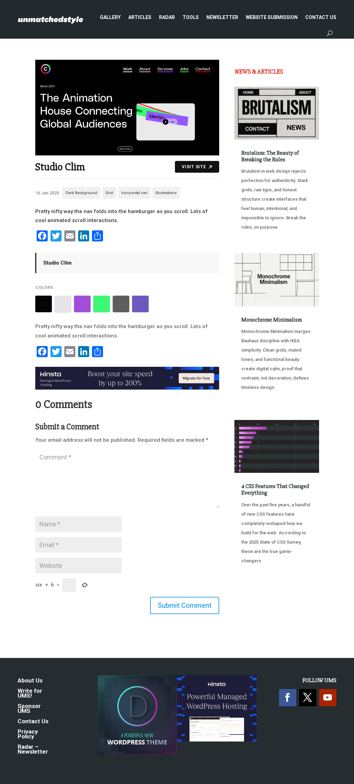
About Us (30, 681)
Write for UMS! (30, 693)
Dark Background (81, 193)
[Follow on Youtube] (327, 697)
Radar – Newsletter (33, 749)
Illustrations (166, 193)
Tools (191, 17)
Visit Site (194, 166)
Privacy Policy (28, 734)
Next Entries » (298, 596)
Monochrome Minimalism (271, 319)
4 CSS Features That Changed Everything (275, 489)
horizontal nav (134, 193)
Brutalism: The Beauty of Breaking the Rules (270, 156)
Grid (109, 193)
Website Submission (272, 17)
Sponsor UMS (29, 709)
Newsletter (222, 17)
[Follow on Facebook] (287, 697)
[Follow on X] (307, 697)
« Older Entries (257, 586)
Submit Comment (185, 605)
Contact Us (320, 17)
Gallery (110, 17)
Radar (167, 17)
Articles (139, 17)
